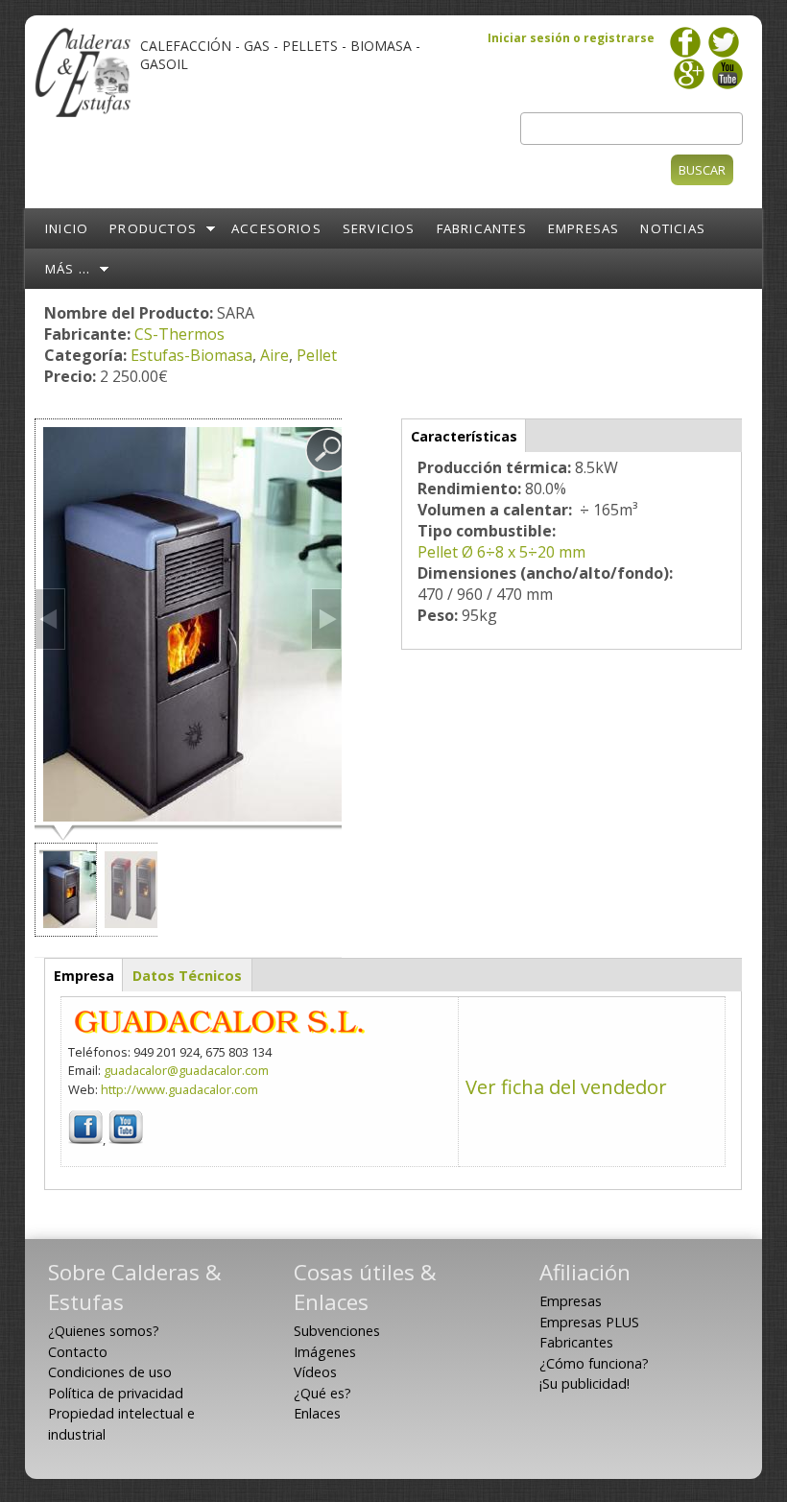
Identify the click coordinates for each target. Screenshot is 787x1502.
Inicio (66, 228)
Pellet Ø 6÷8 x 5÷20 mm (501, 551)
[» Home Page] (83, 115)
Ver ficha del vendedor (566, 1086)
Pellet (317, 355)
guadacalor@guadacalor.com (186, 1070)
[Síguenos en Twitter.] (723, 36)
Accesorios (276, 228)
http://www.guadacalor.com (179, 1089)
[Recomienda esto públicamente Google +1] (689, 68)
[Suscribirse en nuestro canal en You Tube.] (727, 68)
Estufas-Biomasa (191, 355)
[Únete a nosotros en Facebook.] (685, 36)
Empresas (584, 228)
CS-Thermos (179, 334)
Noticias (672, 228)
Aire (274, 355)
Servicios (379, 228)
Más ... (67, 268)
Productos (153, 228)
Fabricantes (482, 228)
